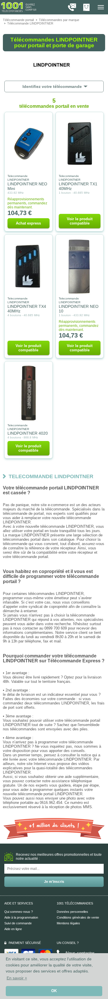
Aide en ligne (13, 929)
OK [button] (54, 991)
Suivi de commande (18, 923)
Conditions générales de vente (78, 917)
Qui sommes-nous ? (18, 911)
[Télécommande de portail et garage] (18, 7)
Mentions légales (68, 923)
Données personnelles (72, 911)
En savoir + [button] (17, 978)
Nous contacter (79, 953)
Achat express (28, 223)
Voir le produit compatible (79, 221)
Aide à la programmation (21, 917)
